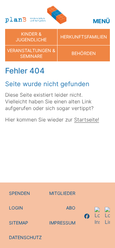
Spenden (19, 193)
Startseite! (86, 119)
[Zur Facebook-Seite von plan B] (86, 216)
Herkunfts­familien (83, 36)
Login (16, 207)
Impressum (62, 222)
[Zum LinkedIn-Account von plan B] (107, 216)
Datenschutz (25, 237)
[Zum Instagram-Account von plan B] (97, 216)
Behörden (84, 53)
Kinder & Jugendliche (31, 36)
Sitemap (18, 222)
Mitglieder (62, 193)
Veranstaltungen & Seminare (31, 53)
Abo (70, 207)
